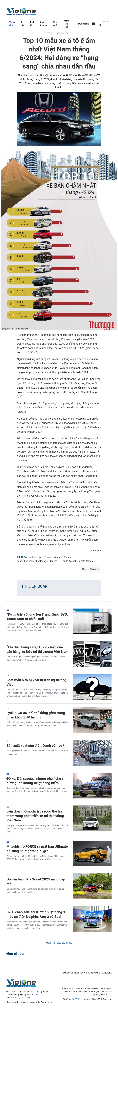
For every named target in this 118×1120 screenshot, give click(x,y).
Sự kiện (22, 24)
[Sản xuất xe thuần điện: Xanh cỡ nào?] (92, 753)
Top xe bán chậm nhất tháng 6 (32, 561)
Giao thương (43, 24)
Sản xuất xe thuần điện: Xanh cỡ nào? (35, 746)
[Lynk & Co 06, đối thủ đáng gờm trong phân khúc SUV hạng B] (92, 720)
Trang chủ (12, 24)
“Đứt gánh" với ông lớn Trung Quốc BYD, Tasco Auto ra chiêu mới (37, 616)
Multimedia (83, 24)
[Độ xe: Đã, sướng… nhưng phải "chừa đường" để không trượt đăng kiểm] (92, 785)
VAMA (57, 557)
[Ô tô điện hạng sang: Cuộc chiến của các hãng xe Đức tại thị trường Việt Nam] (92, 654)
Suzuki (48, 557)
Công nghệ (55, 24)
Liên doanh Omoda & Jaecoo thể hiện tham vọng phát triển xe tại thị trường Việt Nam (35, 815)
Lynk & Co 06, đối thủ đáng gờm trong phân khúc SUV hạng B (35, 715)
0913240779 (37, 994)
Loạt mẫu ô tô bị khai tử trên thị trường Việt (36, 682)
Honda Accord (68, 561)
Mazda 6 (54, 561)
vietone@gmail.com (21, 997)
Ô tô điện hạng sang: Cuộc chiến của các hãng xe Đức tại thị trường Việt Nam (37, 649)
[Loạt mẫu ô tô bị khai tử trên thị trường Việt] (92, 687)
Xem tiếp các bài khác (59, 942)
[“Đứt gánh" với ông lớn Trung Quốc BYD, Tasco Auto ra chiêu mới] (92, 621)
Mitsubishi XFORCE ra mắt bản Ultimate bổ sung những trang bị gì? (37, 848)
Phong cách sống (66, 24)
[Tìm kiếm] (100, 25)
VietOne (21, 11)
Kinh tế (32, 24)
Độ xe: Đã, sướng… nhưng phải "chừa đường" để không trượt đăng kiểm (34, 780)
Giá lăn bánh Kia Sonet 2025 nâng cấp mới (35, 881)
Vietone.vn (80, 999)
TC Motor (67, 557)
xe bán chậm (35, 557)
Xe (48, 33)
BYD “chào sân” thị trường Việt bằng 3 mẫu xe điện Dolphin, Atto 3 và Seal (35, 914)
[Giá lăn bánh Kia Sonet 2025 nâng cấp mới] (92, 886)
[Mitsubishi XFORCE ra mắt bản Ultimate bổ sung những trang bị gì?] (92, 853)
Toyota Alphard (86, 561)
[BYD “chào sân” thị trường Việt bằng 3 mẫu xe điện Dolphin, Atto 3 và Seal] (92, 919)
